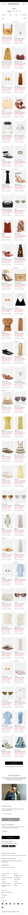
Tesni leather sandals (6, 161)
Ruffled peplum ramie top (7, 628)
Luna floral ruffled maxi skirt (20, 235)
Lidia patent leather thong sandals (9, 259)
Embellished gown (6, 185)
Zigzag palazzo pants (19, 530)
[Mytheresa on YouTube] (18, 904)
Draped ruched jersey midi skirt (21, 726)
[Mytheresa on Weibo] (22, 904)
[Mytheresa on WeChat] (2, 907)
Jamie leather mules (6, 382)
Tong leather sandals (6, 751)
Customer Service (5, 873)
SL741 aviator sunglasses (19, 505)
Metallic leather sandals (7, 284)
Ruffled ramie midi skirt (19, 628)
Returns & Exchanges (6, 883)
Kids (17, 11)
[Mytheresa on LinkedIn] (2, 904)
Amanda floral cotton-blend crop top (10, 38)
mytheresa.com (16, 911)
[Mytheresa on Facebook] (6, 904)
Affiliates (16, 885)
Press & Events (17, 879)
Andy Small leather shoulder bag (9, 210)
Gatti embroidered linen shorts (21, 136)
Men (13, 11)
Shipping (4, 881)
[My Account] (23, 4)
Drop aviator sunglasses (19, 407)
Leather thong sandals (19, 677)
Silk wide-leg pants (18, 431)
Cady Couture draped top (7, 431)
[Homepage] (14, 4)
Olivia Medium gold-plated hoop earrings (11, 87)
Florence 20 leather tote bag (8, 112)
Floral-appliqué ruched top (7, 726)
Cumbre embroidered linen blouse (9, 136)
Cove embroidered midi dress (20, 554)
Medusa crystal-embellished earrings (10, 308)
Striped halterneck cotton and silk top (10, 530)
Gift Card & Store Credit (7, 877)
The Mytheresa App (18, 875)
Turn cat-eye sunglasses (7, 702)
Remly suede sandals (6, 456)
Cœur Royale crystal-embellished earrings (11, 579)
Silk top (3, 235)
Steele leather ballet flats (7, 358)
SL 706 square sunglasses (7, 505)
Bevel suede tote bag (6, 407)
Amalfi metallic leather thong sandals (10, 554)
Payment (3, 879)
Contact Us (4, 875)
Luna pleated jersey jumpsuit (20, 87)
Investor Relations (18, 883)
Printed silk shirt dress (19, 358)
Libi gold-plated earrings (7, 677)
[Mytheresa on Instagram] (14, 904)
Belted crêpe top (5, 333)
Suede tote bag (17, 308)
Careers (15, 881)
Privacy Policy (4, 895)
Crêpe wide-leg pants (19, 333)
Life (20, 11)
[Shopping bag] (25, 4)
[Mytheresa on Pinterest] (10, 904)
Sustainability (17, 877)
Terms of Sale (4, 890)
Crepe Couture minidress (19, 579)
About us (16, 873)
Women (9, 11)
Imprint (3, 897)
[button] (13, 22)
